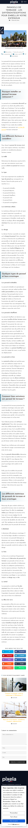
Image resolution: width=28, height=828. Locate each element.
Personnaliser (14, 813)
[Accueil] (9, 20)
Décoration (8, 52)
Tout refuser (13, 817)
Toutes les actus (15, 20)
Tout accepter (14, 821)
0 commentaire (7, 54)
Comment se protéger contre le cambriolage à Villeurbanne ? (14, 694)
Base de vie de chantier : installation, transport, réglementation (14, 720)
